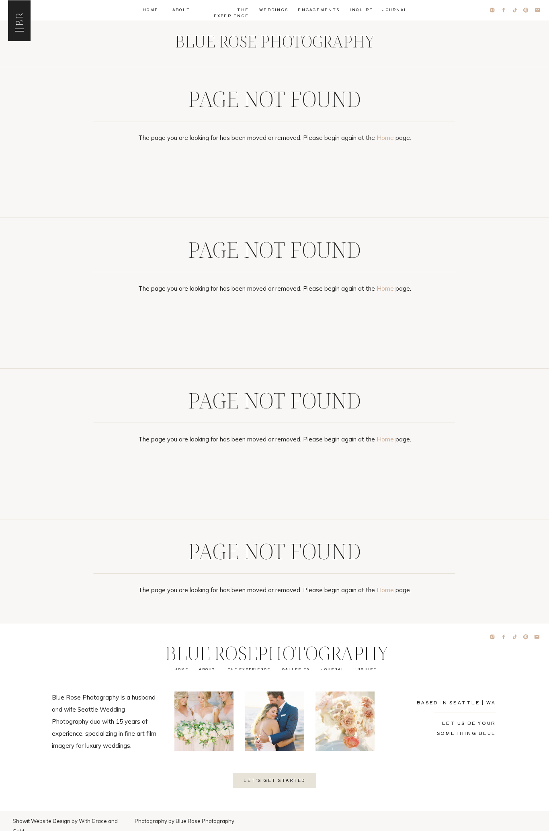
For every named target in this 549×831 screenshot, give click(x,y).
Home (385, 138)
